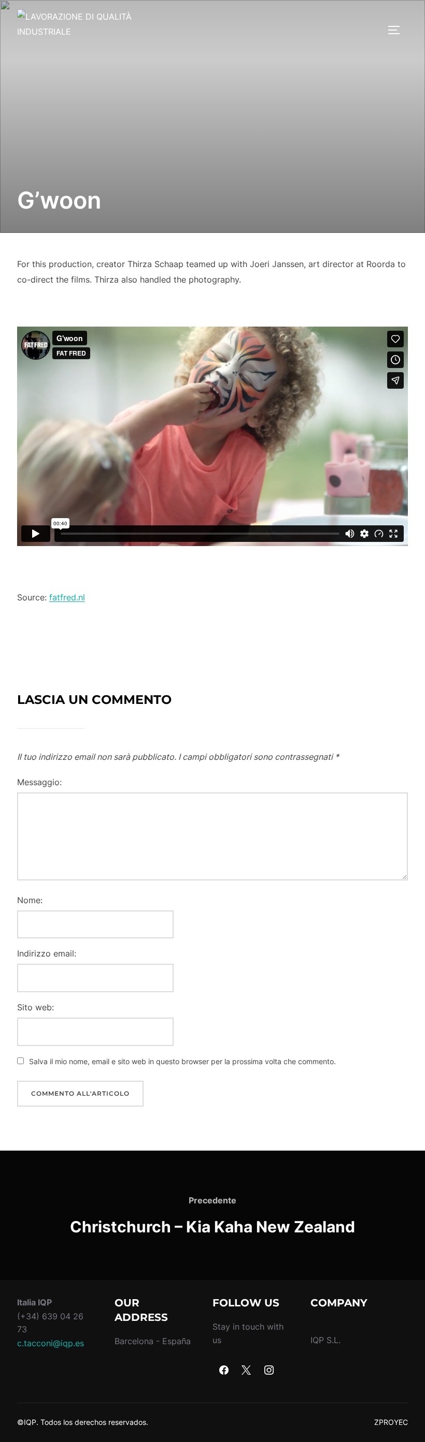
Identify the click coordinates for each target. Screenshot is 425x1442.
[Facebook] (223, 1370)
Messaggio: (39, 782)
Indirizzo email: (46, 953)
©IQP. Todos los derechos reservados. (82, 1422)
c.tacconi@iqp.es (50, 1343)
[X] (246, 1370)
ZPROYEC (391, 1422)
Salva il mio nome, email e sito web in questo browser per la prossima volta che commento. (182, 1061)
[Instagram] (269, 1370)
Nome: (29, 900)
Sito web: (35, 1007)
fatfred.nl (67, 597)
